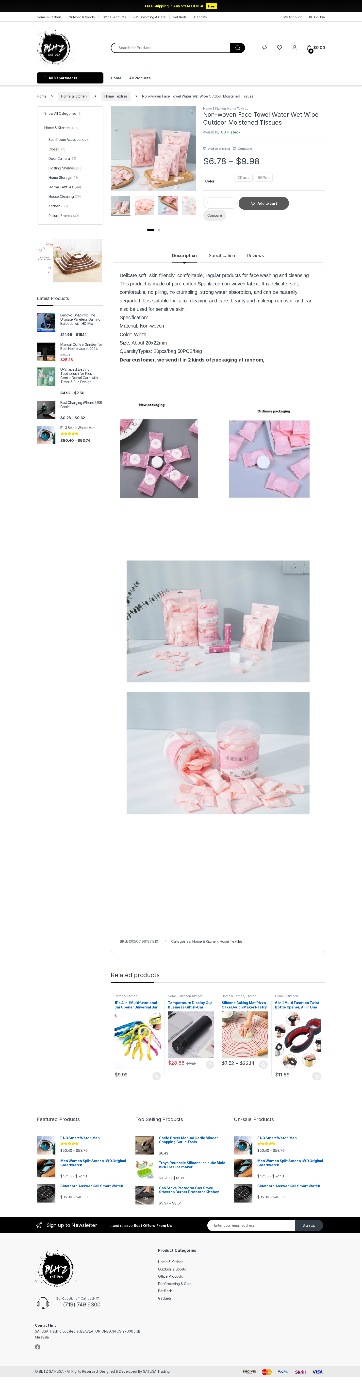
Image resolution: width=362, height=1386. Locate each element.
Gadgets (200, 17)
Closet (57, 149)
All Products (139, 78)
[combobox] (170, 48)
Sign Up (309, 1225)
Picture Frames (64, 216)
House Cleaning (65, 196)
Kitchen (197, 996)
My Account (292, 17)
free (211, 6)
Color (209, 181)
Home (116, 78)
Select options (262, 1064)
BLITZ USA (317, 17)
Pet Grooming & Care (149, 17)
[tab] (184, 257)
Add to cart (156, 1076)
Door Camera (62, 158)
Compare (245, 148)
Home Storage (63, 177)
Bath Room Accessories (69, 139)
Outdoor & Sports (82, 17)
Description (184, 255)
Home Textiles (115, 96)
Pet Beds (180, 17)
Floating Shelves (65, 168)
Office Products (114, 17)
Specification (222, 255)
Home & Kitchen (49, 17)
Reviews (255, 255)
